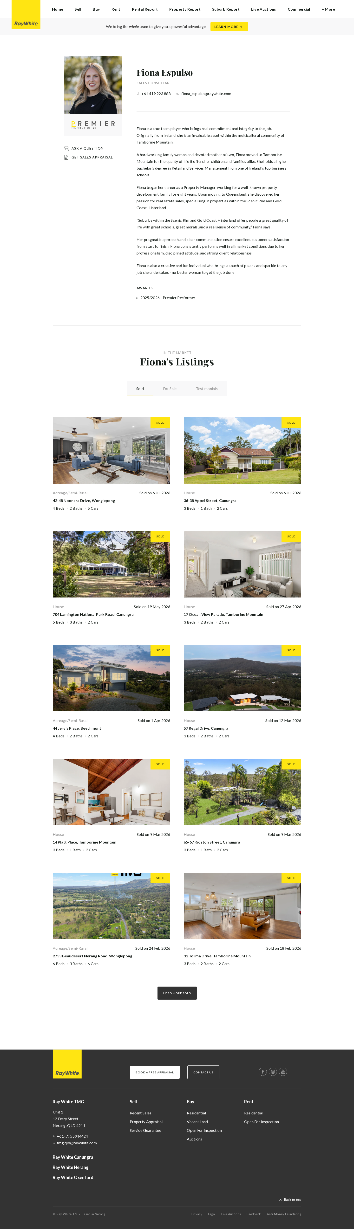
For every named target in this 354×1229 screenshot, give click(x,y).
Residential (196, 1113)
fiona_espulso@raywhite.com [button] (206, 93)
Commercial (299, 9)
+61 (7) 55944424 (72, 1136)
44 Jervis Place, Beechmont (77, 728)
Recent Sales (140, 1113)
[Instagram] (273, 1072)
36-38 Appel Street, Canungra (210, 500)
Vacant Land (197, 1121)
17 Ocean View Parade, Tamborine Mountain (223, 614)
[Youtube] (283, 1072)
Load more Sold (177, 993)
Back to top (292, 1200)
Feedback (254, 1214)
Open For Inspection (204, 1130)
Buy (190, 1101)
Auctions (194, 1139)
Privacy (196, 1214)
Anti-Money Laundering (284, 1214)
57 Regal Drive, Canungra (206, 728)
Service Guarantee (145, 1130)
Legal (212, 1214)
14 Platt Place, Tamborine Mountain (84, 842)
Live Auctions (263, 9)
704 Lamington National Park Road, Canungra (93, 614)
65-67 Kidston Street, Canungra (212, 842)
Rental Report (145, 9)
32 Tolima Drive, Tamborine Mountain (217, 956)
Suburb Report (226, 9)
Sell (133, 1101)
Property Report (185, 9)
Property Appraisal (146, 1121)
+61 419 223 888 (156, 93)
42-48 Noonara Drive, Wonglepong (84, 500)
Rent (249, 1101)
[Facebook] (263, 1072)
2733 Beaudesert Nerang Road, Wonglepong (92, 956)
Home (57, 9)
